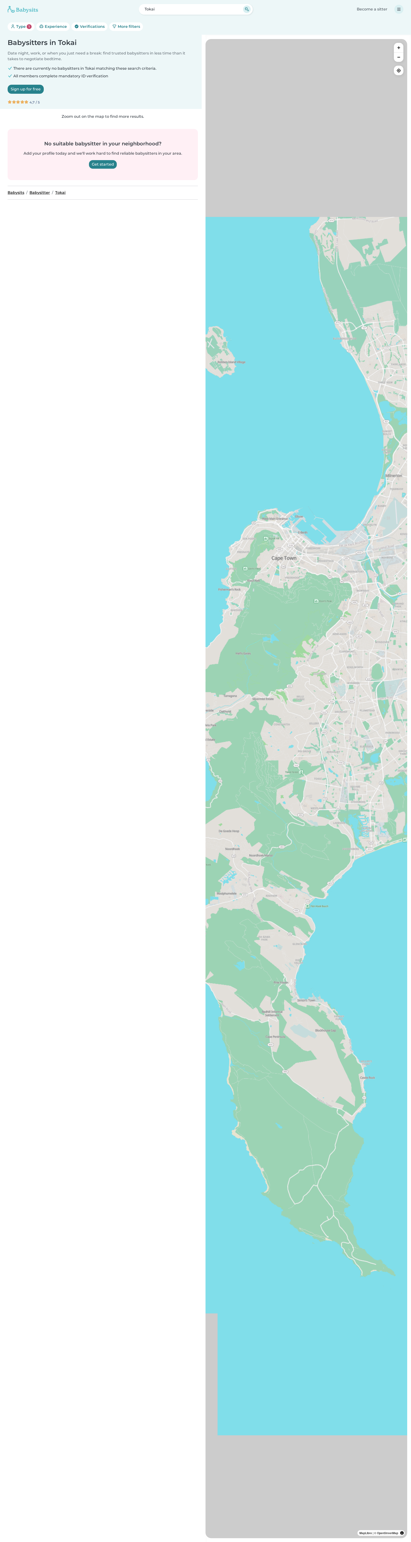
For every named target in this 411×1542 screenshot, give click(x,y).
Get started (103, 164)
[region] (306, 788)
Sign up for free (26, 89)
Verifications (92, 26)
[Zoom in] (398, 47)
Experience (55, 26)
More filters (128, 26)
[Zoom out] (398, 57)
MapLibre (365, 1533)
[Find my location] (398, 70)
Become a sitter (372, 9)
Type (22, 26)
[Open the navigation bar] (398, 9)
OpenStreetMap (387, 1533)
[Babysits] (23, 9)
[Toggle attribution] (402, 1533)
